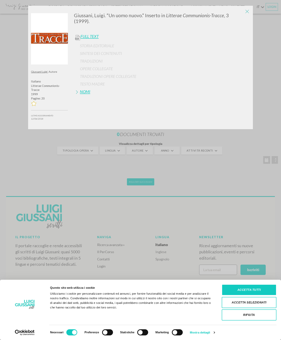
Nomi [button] (85, 91)
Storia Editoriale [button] (97, 45)
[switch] (107, 332)
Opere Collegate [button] (96, 68)
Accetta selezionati (249, 302)
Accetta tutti (249, 289)
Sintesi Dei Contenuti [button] (101, 53)
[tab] (162, 45)
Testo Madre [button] (92, 84)
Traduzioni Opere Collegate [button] (108, 76)
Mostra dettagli (200, 332)
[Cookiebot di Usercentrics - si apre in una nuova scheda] (24, 332)
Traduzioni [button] (91, 61)
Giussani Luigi (39, 71)
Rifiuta (249, 314)
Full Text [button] (89, 36)
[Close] (247, 11)
